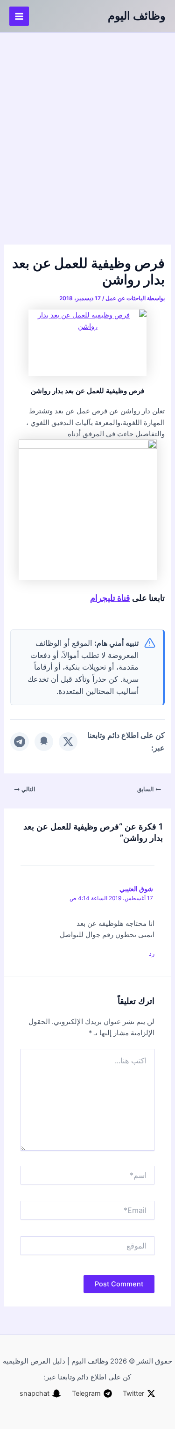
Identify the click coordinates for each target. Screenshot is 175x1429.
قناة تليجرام (110, 597)
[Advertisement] (87, 125)
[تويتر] (68, 741)
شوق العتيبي (136, 889)
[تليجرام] (19, 741)
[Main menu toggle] (19, 16)
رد (151, 953)
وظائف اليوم (137, 15)
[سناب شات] (44, 741)
